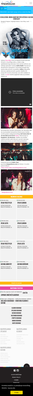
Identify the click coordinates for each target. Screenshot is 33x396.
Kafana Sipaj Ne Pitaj (5, 360)
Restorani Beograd (16, 315)
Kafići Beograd (16, 323)
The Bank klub (20, 338)
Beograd (3, 21)
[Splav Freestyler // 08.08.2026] (4, 200)
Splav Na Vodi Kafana (5, 356)
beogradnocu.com (7, 192)
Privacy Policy (16, 377)
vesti (27, 21)
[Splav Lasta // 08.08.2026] (4, 221)
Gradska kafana (4, 353)
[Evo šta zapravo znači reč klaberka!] (11, 292)
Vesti (5, 8)
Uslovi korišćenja (16, 374)
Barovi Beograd (16, 321)
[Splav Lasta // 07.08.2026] (21, 241)
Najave (8, 21)
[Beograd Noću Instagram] (18, 370)
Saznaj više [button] (11, 388)
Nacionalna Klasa (21, 343)
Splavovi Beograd (16, 310)
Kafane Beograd (16, 313)
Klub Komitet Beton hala (22, 334)
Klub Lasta (19, 336)
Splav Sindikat (3, 343)
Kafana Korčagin (22, 264)
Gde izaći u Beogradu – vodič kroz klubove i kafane (14, 302)
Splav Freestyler (6, 203)
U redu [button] (16, 392)
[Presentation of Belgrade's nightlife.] (8, 3)
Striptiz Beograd (16, 318)
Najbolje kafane (15, 21)
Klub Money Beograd (5, 340)
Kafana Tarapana (4, 355)
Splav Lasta (4, 223)
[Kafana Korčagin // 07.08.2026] (21, 261)
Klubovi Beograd (16, 308)
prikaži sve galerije (16, 283)
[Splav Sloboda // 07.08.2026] (21, 221)
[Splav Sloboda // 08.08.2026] (21, 200)
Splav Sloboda (21, 203)
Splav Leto (2, 341)
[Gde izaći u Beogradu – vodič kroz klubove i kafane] (15, 298)
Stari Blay (23, 21)
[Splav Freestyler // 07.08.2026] (4, 241)
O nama (16, 380)
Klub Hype (19, 340)
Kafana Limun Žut (6, 264)
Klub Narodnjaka (4, 362)
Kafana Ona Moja (4, 358)
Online (17, 135)
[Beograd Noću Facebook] (15, 370)
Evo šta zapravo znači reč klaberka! (14, 294)
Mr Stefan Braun (20, 341)
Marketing (16, 382)
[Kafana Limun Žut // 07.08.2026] (4, 261)
